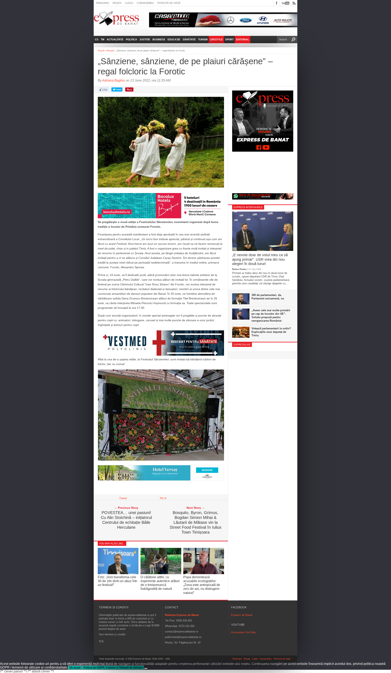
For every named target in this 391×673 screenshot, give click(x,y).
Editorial (242, 39)
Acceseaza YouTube (243, 632)
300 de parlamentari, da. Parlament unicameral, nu (268, 296)
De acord (75, 667)
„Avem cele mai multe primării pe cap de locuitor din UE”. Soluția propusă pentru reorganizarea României (271, 315)
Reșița (117, 3)
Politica (131, 39)
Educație (174, 39)
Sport (229, 39)
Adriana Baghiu (113, 80)
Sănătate (189, 39)
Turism (203, 39)
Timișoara (102, 3)
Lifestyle (216, 39)
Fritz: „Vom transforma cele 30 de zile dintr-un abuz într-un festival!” (118, 581)
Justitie (144, 39)
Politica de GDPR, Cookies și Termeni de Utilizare (113, 667)
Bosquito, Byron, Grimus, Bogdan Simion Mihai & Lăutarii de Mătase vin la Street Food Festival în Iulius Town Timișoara (195, 522)
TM (102, 39)
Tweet (123, 498)
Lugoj (129, 3)
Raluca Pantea (239, 269)
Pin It (163, 498)
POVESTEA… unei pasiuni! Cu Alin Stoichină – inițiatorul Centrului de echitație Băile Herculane (126, 520)
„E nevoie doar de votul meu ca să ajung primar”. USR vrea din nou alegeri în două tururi (260, 259)
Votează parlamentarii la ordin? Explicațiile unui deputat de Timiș (271, 332)
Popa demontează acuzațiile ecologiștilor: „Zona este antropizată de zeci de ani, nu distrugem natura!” (201, 585)
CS (96, 39)
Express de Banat (241, 615)
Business (159, 39)
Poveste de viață (168, 3)
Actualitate (115, 39)
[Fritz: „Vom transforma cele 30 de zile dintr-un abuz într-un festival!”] (118, 573)
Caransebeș (145, 3)
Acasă (101, 50)
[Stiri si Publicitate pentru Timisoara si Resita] (161, 479)
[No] (145, 668)
